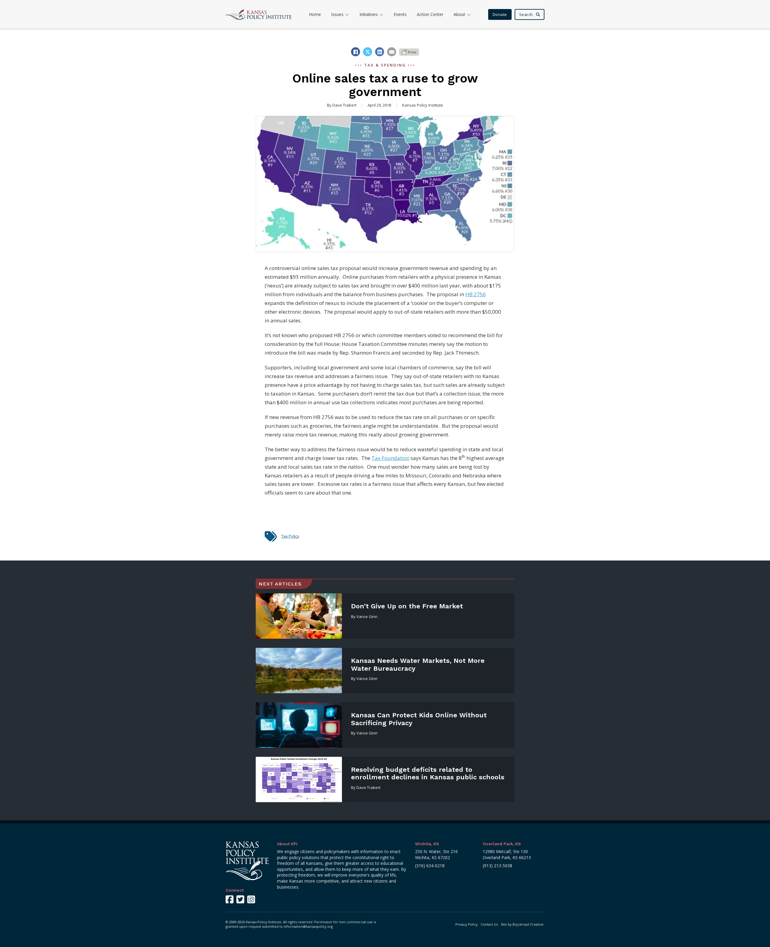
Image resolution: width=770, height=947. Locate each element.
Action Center (430, 14)
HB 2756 (475, 294)
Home (315, 14)
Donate (500, 14)
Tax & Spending (385, 65)
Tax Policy (290, 536)
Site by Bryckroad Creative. (522, 924)
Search (526, 14)
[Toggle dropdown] (347, 14)
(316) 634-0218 (430, 865)
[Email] (391, 51)
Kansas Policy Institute (422, 105)
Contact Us (489, 924)
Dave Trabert (344, 105)
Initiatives (368, 14)
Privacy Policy (466, 924)
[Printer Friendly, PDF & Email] (409, 51)
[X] (367, 51)
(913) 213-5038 (497, 865)
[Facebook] (355, 51)
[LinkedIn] (379, 51)
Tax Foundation (390, 458)
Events (400, 14)
